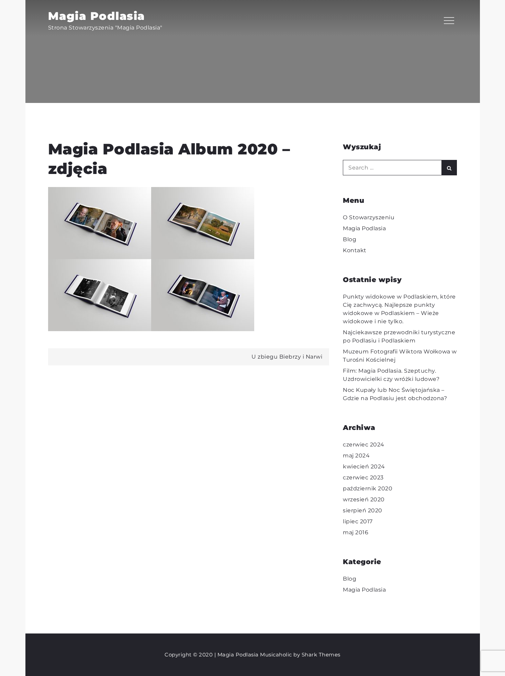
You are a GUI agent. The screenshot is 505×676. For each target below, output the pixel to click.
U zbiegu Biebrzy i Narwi (286, 356)
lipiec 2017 (358, 521)
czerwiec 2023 (363, 477)
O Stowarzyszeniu (368, 217)
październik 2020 (367, 488)
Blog (349, 239)
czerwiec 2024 (363, 444)
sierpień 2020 (362, 510)
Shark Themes (321, 654)
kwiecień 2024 (364, 466)
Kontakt (355, 250)
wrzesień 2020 (364, 499)
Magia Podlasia (96, 16)
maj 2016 (355, 532)
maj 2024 (356, 455)
